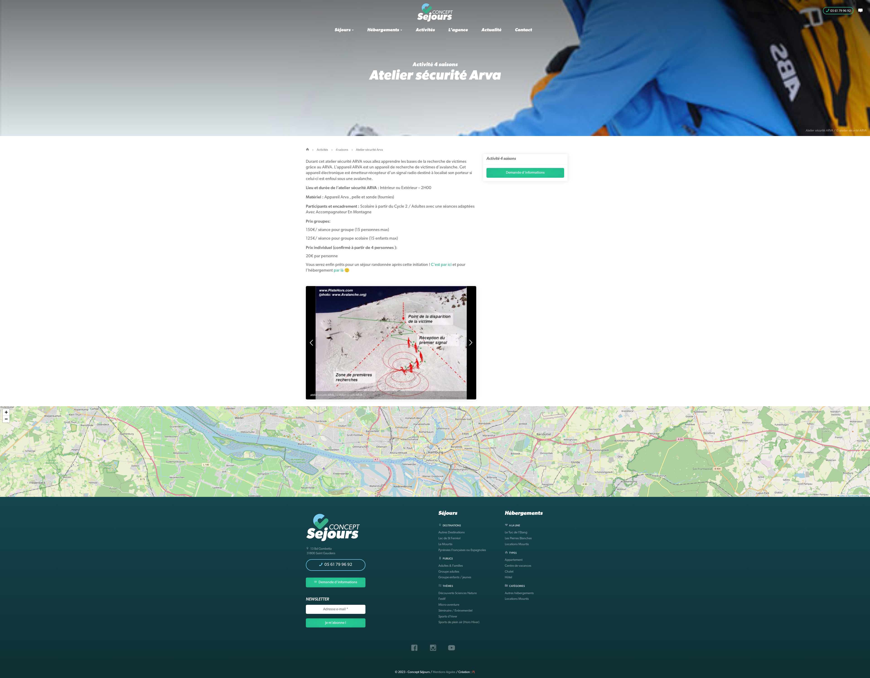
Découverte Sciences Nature (457, 593)
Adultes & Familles (450, 566)
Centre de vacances (518, 566)
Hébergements (383, 30)
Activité (423, 65)
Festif (441, 599)
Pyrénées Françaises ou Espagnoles (462, 550)
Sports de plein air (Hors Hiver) (458, 622)
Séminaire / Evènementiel (455, 610)
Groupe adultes (448, 572)
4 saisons (446, 65)
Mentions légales (444, 672)
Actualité (491, 30)
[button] (6, 412)
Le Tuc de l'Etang (516, 532)
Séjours (343, 30)
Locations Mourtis (517, 544)
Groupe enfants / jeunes (454, 577)
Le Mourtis (445, 544)
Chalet (509, 572)
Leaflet (841, 495)
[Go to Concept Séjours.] (307, 150)
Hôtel (508, 577)
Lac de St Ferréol (449, 538)
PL (473, 672)
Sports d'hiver (447, 616)
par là (338, 271)
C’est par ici (441, 265)
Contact (523, 30)
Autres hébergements (519, 593)
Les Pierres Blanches (518, 538)
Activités (425, 30)
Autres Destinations (451, 532)
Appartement (513, 560)
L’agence (458, 30)
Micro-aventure (448, 605)
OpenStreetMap (853, 495)
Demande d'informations (525, 173)
